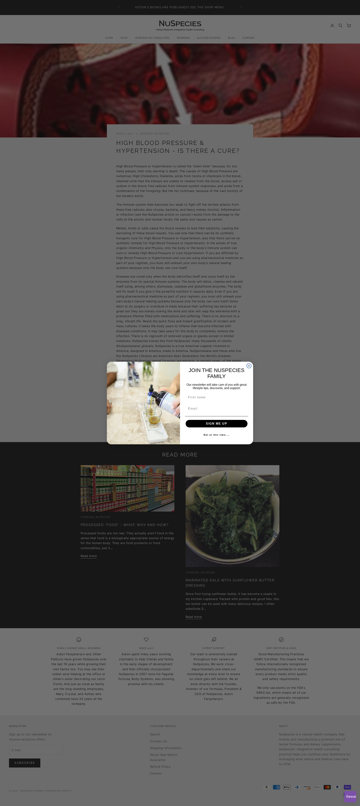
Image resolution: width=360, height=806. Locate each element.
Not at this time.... (217, 435)
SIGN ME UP (216, 423)
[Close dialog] (249, 366)
